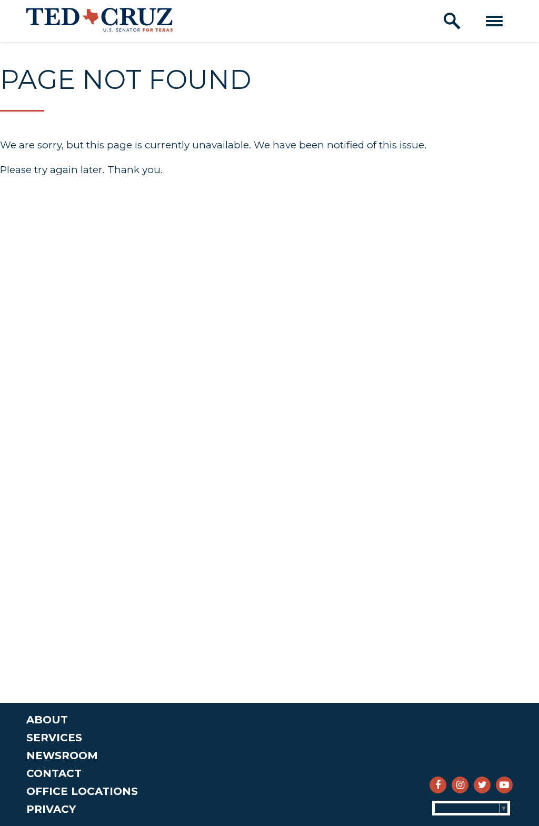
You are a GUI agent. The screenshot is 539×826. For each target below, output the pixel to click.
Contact (54, 773)
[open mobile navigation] (494, 21)
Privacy (51, 809)
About (47, 719)
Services (54, 737)
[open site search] (452, 21)
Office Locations (82, 791)
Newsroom (62, 755)
